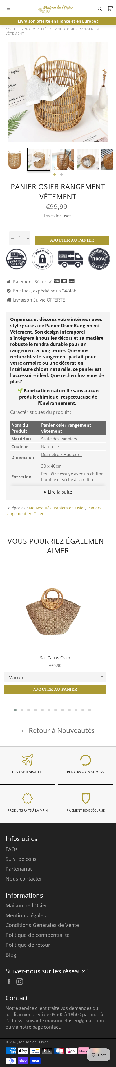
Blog (11, 954)
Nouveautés (40, 508)
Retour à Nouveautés (61, 730)
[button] (15, 710)
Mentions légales (26, 915)
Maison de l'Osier (26, 905)
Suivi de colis (21, 858)
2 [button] (61, 175)
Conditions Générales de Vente (42, 925)
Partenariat (19, 868)
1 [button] (54, 175)
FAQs (12, 849)
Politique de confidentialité (38, 935)
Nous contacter (24, 878)
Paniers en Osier (69, 508)
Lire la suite (59, 492)
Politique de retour (28, 944)
